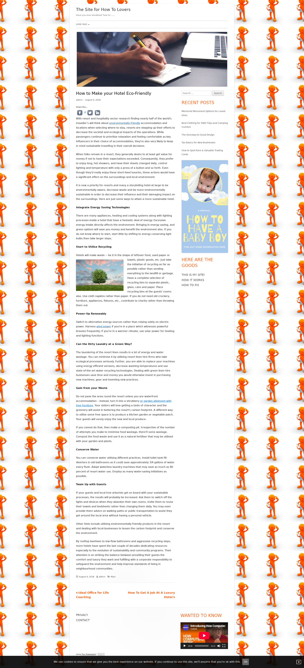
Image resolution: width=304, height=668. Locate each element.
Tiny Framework (89, 654)
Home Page (81, 24)
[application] (204, 635)
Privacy (82, 615)
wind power (103, 326)
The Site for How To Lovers (103, 9)
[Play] (184, 645)
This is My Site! (193, 274)
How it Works (193, 280)
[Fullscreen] (223, 645)
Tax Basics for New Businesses (198, 142)
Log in (101, 654)
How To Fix (190, 285)
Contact (83, 620)
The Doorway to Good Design (198, 134)
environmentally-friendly (124, 123)
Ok (245, 661)
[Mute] (218, 645)
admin (79, 100)
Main (113, 576)
